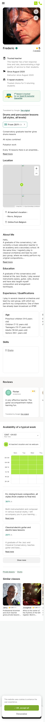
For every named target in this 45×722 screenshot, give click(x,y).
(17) (15, 607)
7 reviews (36, 51)
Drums (10, 350)
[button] (36, 11)
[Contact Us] (40, 3)
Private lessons (9, 572)
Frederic (8, 48)
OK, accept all (22, 708)
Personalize (21, 714)
